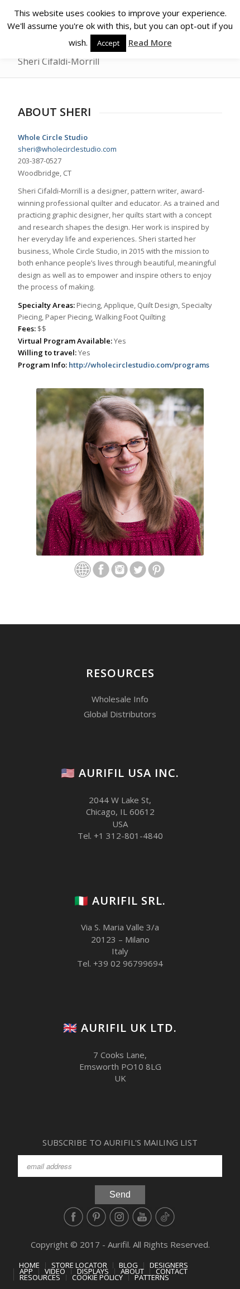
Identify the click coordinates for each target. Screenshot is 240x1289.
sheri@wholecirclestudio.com (67, 149)
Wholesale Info (120, 698)
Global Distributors (120, 714)
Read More (150, 42)
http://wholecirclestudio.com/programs (139, 365)
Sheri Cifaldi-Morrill (58, 61)
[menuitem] (29, 1265)
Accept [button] (108, 43)
